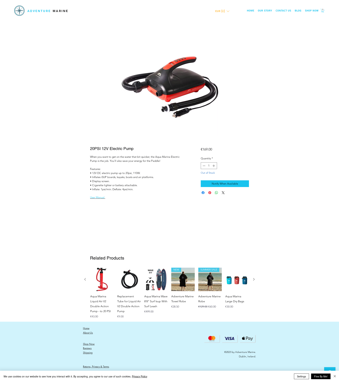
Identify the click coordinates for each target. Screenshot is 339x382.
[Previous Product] (85, 279)
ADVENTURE (40, 11)
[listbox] (222, 11)
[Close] (335, 376)
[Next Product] (254, 279)
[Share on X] (223, 193)
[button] (222, 11)
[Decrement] (203, 166)
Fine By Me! (321, 376)
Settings (301, 376)
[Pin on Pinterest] (210, 193)
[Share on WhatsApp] (216, 193)
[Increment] (214, 166)
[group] (169, 293)
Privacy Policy (139, 376)
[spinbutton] (209, 166)
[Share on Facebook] (203, 193)
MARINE (61, 11)
